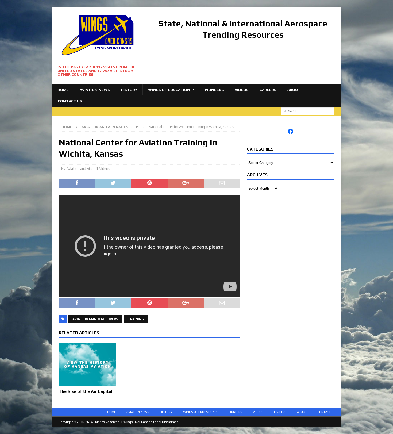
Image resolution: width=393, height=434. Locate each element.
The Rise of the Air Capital (85, 391)
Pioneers (214, 89)
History (129, 89)
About (293, 89)
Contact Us (70, 101)
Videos (242, 89)
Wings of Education (169, 89)
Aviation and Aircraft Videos (88, 169)
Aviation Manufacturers (95, 319)
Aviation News (95, 89)
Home (63, 89)
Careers (268, 89)
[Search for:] (307, 111)
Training (136, 319)
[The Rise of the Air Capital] (87, 383)
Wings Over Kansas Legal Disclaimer (150, 422)
